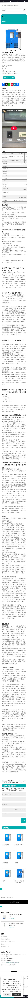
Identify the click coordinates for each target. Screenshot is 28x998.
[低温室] (8, 873)
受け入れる (16, 994)
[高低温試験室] (8, 837)
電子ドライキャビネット (8, 941)
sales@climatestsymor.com (12, 962)
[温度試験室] (8, 855)
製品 (6, 5)
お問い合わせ (24, 986)
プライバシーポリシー (14, 991)
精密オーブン (5, 946)
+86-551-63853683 (8, 958)
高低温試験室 (6, 844)
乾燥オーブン (5, 944)
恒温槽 (16, 862)
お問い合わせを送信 (9, 77)
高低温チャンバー (19, 844)
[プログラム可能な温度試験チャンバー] (20, 873)
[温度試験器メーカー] (13, 39)
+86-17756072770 (8, 960)
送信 (23, 820)
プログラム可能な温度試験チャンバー (19, 881)
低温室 (4, 881)
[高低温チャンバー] (20, 837)
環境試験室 (10, 5)
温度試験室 (16, 5)
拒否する (7, 994)
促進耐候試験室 (5, 939)
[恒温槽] (20, 855)
